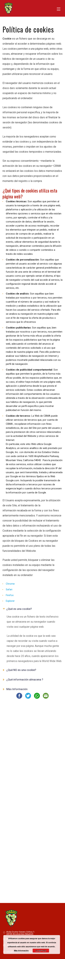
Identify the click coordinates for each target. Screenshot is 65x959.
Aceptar (41, 950)
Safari (9, 589)
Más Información (21, 950)
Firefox (10, 595)
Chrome (10, 583)
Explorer (10, 600)
